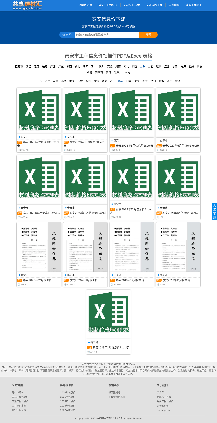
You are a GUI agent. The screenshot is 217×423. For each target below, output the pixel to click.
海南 (85, 66)
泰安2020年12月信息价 (37, 280)
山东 (142, 66)
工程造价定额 (19, 405)
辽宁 (158, 66)
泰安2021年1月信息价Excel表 (180, 213)
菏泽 (177, 81)
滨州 (169, 81)
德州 (153, 81)
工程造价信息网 (116, 396)
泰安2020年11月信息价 (84, 280)
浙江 (28, 66)
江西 (167, 66)
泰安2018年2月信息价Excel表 (111, 347)
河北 (126, 66)
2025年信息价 (67, 396)
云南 (127, 72)
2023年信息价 (67, 405)
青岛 (55, 81)
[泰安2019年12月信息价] (132, 253)
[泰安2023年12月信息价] (39, 110)
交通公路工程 (154, 5)
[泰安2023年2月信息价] (85, 177)
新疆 (89, 72)
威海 (104, 81)
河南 (118, 66)
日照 (129, 81)
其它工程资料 (19, 410)
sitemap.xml (163, 410)
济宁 (112, 81)
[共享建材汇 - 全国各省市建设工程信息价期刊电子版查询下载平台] (27, 5)
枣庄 (72, 81)
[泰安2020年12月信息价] (39, 253)
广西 (53, 66)
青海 (183, 66)
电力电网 (174, 5)
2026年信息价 (67, 392)
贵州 (101, 66)
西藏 (191, 66)
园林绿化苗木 (132, 5)
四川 (93, 66)
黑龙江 (118, 72)
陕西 (134, 66)
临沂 (145, 81)
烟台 (88, 81)
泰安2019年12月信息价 (130, 280)
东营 (80, 81)
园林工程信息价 (20, 396)
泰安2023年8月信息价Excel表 (134, 145)
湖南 (69, 66)
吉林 (108, 72)
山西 (150, 66)
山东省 (164, 140)
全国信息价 (85, 5)
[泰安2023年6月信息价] (178, 110)
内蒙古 (99, 72)
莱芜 (137, 81)
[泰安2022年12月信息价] (132, 177)
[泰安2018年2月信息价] (108, 312)
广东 (61, 66)
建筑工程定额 (194, 5)
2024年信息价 (67, 401)
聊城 (161, 81)
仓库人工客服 (164, 396)
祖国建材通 (114, 392)
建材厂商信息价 (107, 5)
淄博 (63, 81)
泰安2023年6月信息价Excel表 (181, 145)
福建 (44, 66)
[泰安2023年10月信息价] (85, 110)
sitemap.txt (163, 405)
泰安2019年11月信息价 (176, 280)
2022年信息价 (67, 410)
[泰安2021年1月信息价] (178, 177)
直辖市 (19, 66)
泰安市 (24, 136)
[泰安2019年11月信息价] (178, 253)
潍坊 (96, 81)
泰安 (120, 81)
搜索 (148, 35)
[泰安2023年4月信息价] (39, 177)
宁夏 (199, 66)
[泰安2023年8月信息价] (132, 110)
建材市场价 (18, 392)
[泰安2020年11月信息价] (85, 253)
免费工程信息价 (165, 401)
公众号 (160, 392)
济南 (47, 81)
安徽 (110, 66)
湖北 (77, 66)
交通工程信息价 (20, 401)
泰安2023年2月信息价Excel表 (88, 213)
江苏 (36, 66)
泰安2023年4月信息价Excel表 (41, 213)
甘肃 (175, 66)
